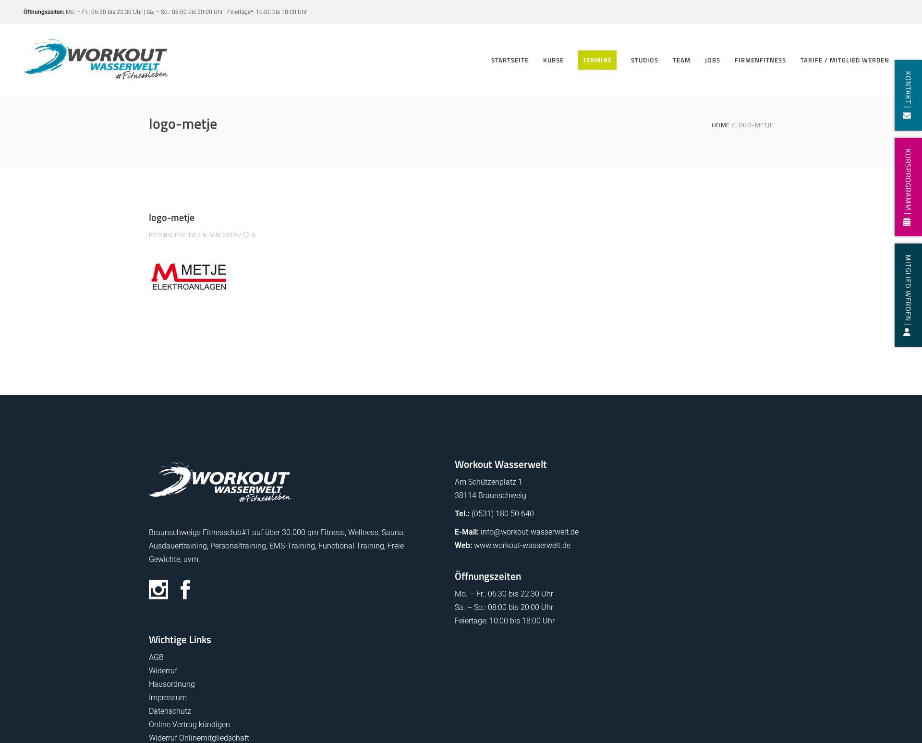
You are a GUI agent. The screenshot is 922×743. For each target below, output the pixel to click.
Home (721, 125)
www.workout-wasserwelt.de (522, 545)
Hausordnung (172, 684)
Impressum (168, 697)
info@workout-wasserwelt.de (530, 531)
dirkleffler (177, 235)
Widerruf (163, 670)
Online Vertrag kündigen (189, 724)
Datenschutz (170, 711)
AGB (156, 657)
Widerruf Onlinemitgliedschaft (199, 738)
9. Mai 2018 (220, 235)
